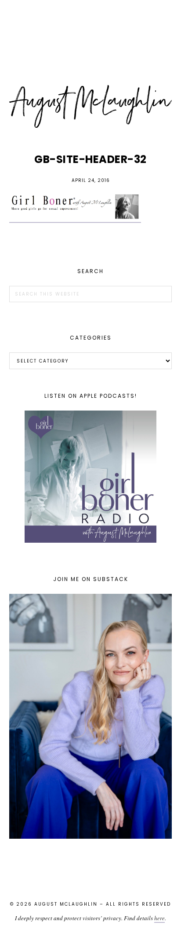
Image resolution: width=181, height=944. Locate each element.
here (159, 918)
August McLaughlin (90, 106)
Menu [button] (90, 18)
